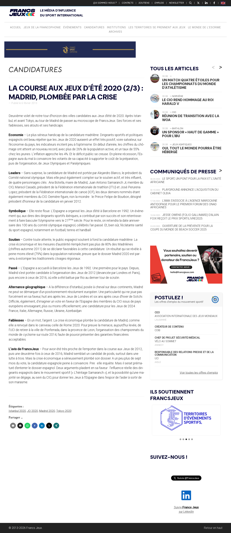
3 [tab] (186, 439)
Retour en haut (213, 528)
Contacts (127, 2)
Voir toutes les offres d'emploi (199, 372)
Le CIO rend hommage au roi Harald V (187, 102)
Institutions (116, 27)
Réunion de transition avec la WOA (190, 118)
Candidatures (94, 27)
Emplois (159, 2)
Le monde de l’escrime (204, 27)
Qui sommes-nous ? (105, 2)
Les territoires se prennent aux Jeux (157, 27)
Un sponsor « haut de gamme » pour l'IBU (190, 134)
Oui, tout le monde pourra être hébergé (191, 150)
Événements (72, 27)
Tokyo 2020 (63, 411)
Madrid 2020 (47, 411)
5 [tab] (192, 439)
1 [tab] (180, 439)
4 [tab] (189, 439)
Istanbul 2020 (17, 411)
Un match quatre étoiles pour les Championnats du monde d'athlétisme (190, 84)
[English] (223, 2)
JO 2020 (32, 411)
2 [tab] (183, 439)
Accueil (15, 27)
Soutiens (144, 2)
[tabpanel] (186, 418)
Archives (115, 31)
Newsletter (176, 2)
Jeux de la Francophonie (42, 27)
